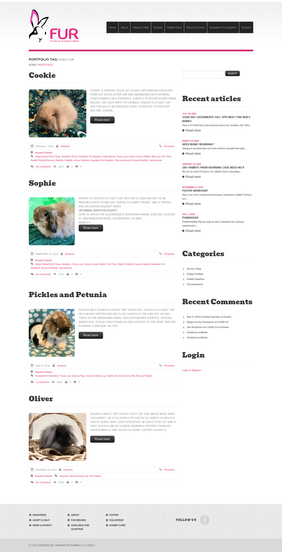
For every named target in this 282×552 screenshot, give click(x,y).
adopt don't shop (51, 156)
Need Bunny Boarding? (198, 144)
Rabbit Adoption (195, 279)
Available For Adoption (223, 27)
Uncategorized (195, 284)
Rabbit (34, 160)
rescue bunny (122, 160)
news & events (42, 525)
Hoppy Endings (195, 274)
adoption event (70, 156)
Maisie (204, 332)
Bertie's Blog (194, 268)
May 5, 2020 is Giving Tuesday (203, 317)
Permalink (169, 146)
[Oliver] (57, 437)
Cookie (42, 75)
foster (114, 515)
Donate (157, 27)
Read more (102, 119)
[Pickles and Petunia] (52, 333)
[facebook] (205, 519)
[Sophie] (52, 221)
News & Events (195, 27)
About (124, 27)
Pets (169, 156)
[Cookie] (57, 113)
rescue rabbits (139, 160)
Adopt (38, 156)
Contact (246, 27)
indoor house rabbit (139, 156)
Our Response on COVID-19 (213, 322)
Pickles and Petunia (68, 294)
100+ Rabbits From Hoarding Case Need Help (213, 167)
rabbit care (117, 525)
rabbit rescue (46, 160)
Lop (103, 376)
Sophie (42, 183)
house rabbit (93, 376)
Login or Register (191, 370)
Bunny (73, 476)
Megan (190, 322)
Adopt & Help (141, 27)
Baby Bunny (109, 156)
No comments (43, 166)
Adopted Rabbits (43, 152)
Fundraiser (190, 217)
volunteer (116, 520)
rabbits (59, 160)
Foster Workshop (195, 190)
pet (163, 156)
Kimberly (65, 146)
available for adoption (90, 156)
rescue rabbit (144, 376)
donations (39, 515)
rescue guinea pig (125, 376)
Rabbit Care (174, 27)
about (75, 515)
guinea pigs (78, 376)
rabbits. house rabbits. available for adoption (89, 160)
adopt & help (41, 520)
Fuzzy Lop (122, 156)
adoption (66, 264)
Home (112, 27)
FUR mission (78, 520)
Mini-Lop (156, 156)
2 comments (42, 382)
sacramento (155, 160)
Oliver (41, 398)
